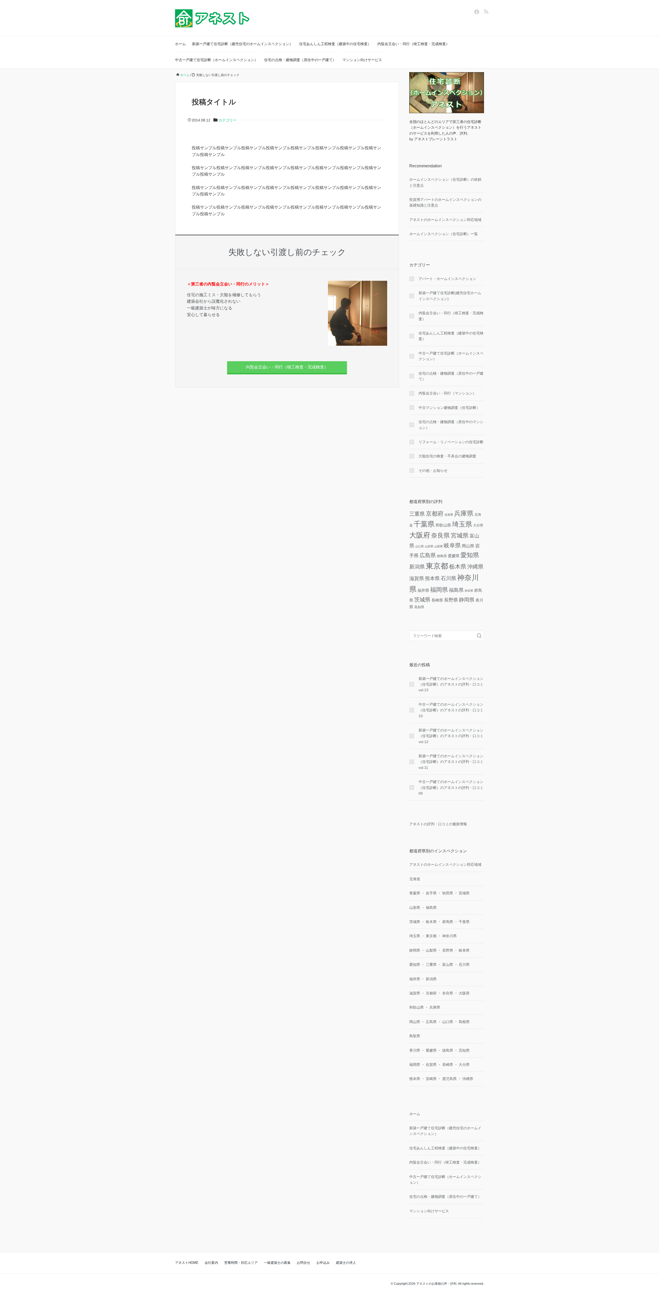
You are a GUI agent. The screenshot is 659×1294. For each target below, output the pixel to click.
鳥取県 (414, 1036)
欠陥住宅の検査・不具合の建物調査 (447, 456)
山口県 (419, 546)
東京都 (437, 566)
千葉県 (424, 524)
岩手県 (431, 893)
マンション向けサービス (362, 60)
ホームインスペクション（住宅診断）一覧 (443, 234)
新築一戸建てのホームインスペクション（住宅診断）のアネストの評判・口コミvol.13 (451, 684)
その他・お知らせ (433, 470)
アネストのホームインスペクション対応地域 (445, 220)
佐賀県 (449, 514)
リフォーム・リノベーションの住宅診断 (451, 442)
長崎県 (437, 600)
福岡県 (439, 589)
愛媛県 (453, 556)
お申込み (323, 1263)
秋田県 (469, 590)
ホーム (180, 44)
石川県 (448, 578)
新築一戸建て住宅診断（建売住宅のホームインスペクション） (242, 44)
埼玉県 (462, 524)
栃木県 (457, 566)
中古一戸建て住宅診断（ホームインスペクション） (216, 60)
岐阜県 (452, 545)
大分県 (478, 525)
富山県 (447, 964)
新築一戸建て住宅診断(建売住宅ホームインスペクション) (450, 296)
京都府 (435, 513)
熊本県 (432, 578)
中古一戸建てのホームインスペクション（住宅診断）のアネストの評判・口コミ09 (451, 787)
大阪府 (419, 535)
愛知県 (470, 554)
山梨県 (438, 546)
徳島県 (442, 556)
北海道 (414, 879)
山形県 (429, 546)
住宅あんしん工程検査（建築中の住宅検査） (335, 44)
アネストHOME (186, 1263)
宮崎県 (431, 1079)
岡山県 (468, 545)
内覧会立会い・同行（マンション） (447, 393)
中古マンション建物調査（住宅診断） (449, 408)
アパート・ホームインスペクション (447, 279)
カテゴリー (228, 120)
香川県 (414, 1050)
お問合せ (303, 1263)
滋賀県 (416, 578)
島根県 (464, 1022)
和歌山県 (443, 525)
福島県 (456, 590)
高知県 (419, 607)
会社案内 (211, 1263)
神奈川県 (449, 936)
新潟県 (417, 567)
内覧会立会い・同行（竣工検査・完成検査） (413, 44)
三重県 (417, 514)
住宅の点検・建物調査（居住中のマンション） (451, 425)
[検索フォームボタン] (479, 635)
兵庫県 (463, 513)
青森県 (414, 893)
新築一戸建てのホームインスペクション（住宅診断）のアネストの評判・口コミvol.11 (451, 762)
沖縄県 (475, 567)
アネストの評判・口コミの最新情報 (438, 824)
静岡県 (466, 600)
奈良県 (440, 535)
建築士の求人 (346, 1263)
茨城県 (422, 600)
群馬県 (447, 922)
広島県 (428, 555)
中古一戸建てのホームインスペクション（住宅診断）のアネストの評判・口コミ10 (451, 710)
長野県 (451, 600)
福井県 (423, 590)
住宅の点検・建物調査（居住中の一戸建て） (300, 60)
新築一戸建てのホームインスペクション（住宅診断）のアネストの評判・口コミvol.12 (451, 736)
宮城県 (460, 535)
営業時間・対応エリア (241, 1263)
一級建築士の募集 (277, 1263)
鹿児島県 (449, 1079)
